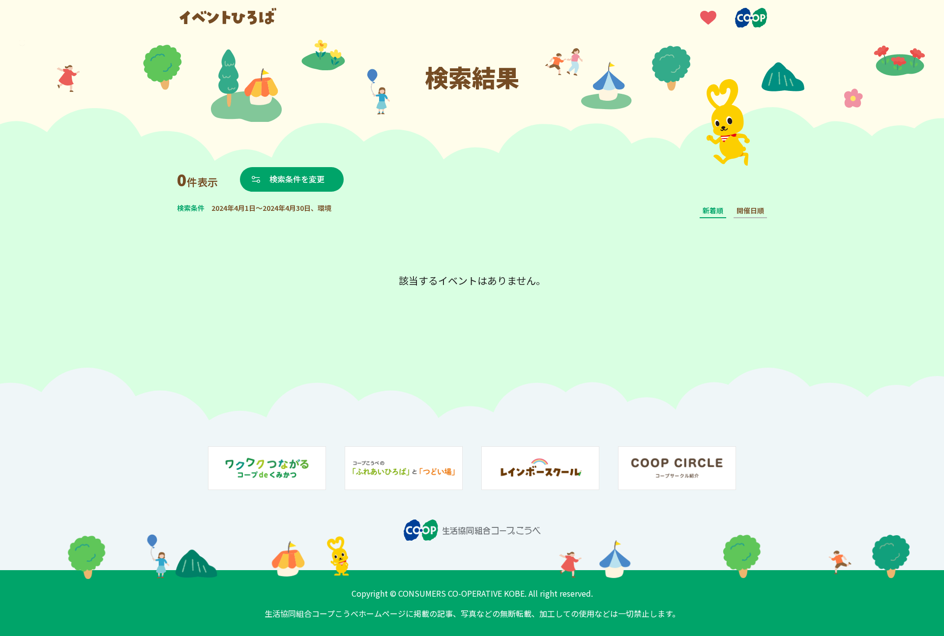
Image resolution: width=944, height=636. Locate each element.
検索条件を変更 (296, 179)
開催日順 (750, 210)
